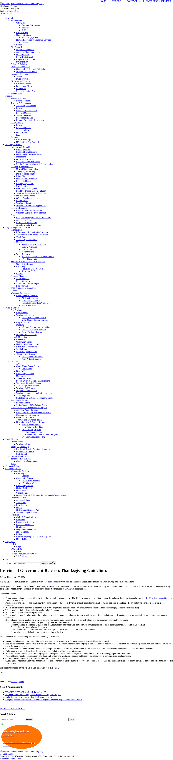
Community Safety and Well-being (31, 69)
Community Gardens (25, 373)
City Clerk (20, 23)
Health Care (21, 527)
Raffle (24, 30)
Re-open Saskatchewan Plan (57, 582)
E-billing (25, 130)
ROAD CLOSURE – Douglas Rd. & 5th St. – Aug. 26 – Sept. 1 (33, 694)
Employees (10, 541)
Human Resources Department (24, 554)
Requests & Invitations (26, 59)
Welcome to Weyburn (20, 471)
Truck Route (21, 237)
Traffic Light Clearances (26, 239)
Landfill (19, 274)
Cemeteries (21, 339)
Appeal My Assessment (26, 105)
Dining (19, 507)
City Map (20, 473)
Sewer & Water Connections (34, 244)
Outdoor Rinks (22, 376)
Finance (8, 96)
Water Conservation (30, 259)
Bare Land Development (26, 188)
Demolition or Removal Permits (29, 154)
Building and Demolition (21, 147)
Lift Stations (27, 249)
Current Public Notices (20, 456)
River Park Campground (26, 347)
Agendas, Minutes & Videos (28, 52)
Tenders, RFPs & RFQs (21, 459)
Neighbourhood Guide (26, 529)
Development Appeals (25, 196)
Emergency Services (25, 522)
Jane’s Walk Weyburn (31, 481)
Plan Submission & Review (28, 161)
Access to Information (31, 25)
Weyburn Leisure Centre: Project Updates (34, 393)
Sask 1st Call (21, 454)
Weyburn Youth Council (26, 71)
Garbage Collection (24, 264)
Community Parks (24, 342)
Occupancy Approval (25, 159)
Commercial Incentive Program (29, 210)
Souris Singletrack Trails (26, 351)
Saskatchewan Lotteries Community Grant (34, 398)
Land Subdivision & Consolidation (31, 191)
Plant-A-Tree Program (31, 359)
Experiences (21, 505)
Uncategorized (17, 681)
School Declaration (24, 115)
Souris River (21, 349)
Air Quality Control (30, 298)
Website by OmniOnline (10, 759)
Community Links (13, 468)
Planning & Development (22, 166)
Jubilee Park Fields (24, 378)
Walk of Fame (22, 493)
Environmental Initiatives (27, 295)
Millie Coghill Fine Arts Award (35, 320)
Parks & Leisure (12, 308)
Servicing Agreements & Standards (31, 193)
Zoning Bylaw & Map (25, 171)
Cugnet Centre (22, 322)
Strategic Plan (22, 62)
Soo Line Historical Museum (34, 330)
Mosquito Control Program (27, 415)
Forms (19, 108)
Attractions (21, 502)
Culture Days (22, 312)
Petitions (25, 28)
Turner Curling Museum (32, 332)
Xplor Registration (24, 395)
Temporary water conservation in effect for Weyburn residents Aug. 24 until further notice (43, 699)
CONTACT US (134, 1)
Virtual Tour (27, 368)
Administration (17, 20)
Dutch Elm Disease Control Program (42, 434)
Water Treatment (23, 254)
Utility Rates (21, 132)
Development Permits (25, 174)
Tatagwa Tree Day (35, 427)
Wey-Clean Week (29, 305)
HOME (103, 1)
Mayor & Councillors (25, 49)
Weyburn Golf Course (25, 388)
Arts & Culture (17, 310)
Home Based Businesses (26, 179)
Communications (23, 35)
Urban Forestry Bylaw (31, 429)
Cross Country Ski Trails (32, 356)
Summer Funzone (23, 403)
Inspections (21, 157)
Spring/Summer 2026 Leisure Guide (31, 405)
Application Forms (24, 220)
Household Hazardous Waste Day (36, 303)
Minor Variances (23, 176)
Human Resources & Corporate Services (33, 40)
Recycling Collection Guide (33, 269)
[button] (6, 13)
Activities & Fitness (19, 400)
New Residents (22, 532)
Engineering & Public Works (17, 227)
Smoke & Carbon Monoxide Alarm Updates (35, 164)
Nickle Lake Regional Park (27, 344)
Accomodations (23, 500)
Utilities (19, 242)
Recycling (20, 266)
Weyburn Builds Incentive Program (31, 213)
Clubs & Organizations (26, 517)
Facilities (14, 361)
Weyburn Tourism (18, 498)
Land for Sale (22, 200)
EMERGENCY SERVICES (158, 1)
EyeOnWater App (23, 140)
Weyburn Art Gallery (25, 315)
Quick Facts (21, 490)
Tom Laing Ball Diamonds (27, 386)
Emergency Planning (20, 446)
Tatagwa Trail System (25, 354)
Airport (14, 291)
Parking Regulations (25, 183)
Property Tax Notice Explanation (30, 120)
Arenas (19, 364)
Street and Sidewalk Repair (27, 283)
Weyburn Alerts (23, 444)
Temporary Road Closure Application (32, 235)
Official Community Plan (27, 169)
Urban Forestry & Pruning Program (31, 422)
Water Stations (28, 252)
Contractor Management (26, 461)
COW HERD (17, 549)
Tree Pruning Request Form (33, 437)
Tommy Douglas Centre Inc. (28, 512)
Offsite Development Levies (28, 198)
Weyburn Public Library (26, 334)
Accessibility (16, 93)
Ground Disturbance (25, 451)
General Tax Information (26, 110)
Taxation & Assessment (21, 103)
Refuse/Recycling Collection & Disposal (28, 261)
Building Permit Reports (26, 152)
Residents (15, 515)
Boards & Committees (20, 66)
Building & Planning (14, 144)
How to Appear (22, 54)
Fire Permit (21, 88)
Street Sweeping (23, 281)
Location (25, 476)
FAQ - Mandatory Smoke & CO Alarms (33, 217)
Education (20, 519)
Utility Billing (17, 123)
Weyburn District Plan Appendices (31, 205)
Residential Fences (24, 181)
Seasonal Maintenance (20, 276)
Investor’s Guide (23, 79)
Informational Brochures (26, 222)
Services (14, 137)
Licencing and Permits (20, 81)
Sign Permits (21, 186)
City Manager (22, 32)
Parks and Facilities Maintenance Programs (29, 407)
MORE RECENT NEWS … (12, 709)
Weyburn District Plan (25, 203)
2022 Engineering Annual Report (25, 288)
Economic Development (21, 74)
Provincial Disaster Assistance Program (33, 449)
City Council (16, 47)
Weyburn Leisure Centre (26, 390)
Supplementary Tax (24, 118)
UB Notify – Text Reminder (28, 142)
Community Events (24, 478)
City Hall (9, 18)
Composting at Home (31, 300)
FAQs (18, 135)
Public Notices (11, 439)
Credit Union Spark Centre (27, 366)
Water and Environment (21, 293)
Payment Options (23, 113)
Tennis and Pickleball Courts (28, 383)
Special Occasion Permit (26, 91)
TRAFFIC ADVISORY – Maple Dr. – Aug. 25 (25, 692)
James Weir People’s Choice (34, 317)
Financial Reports (23, 101)
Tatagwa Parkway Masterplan (29, 420)
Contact (3, 754)
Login (18, 546)
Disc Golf (20, 371)
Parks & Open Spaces (20, 337)
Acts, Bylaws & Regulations (28, 225)
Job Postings (21, 556)
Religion (20, 534)
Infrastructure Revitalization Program (32, 232)
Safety (19, 45)
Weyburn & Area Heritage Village (36, 327)
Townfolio (20, 76)
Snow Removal (22, 278)
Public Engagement (30, 37)
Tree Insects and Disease (32, 432)
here (56, 668)
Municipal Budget (18, 98)
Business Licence (23, 84)
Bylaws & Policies (19, 64)
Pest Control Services (25, 417)
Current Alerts (17, 442)
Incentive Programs (19, 208)
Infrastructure (16, 230)
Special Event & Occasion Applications (33, 381)
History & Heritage (24, 488)
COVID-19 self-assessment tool (155, 598)
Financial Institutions (25, 524)
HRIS (13, 544)
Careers (25, 42)
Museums (20, 325)
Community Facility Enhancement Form (33, 412)
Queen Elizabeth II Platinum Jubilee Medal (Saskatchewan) (41, 495)
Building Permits (23, 149)
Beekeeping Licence (25, 86)
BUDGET (116, 1)
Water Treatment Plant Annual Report (38, 256)
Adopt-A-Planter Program (27, 410)
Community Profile (24, 485)
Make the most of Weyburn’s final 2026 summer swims (28, 697)
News (13, 463)
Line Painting (22, 286)
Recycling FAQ (28, 271)
